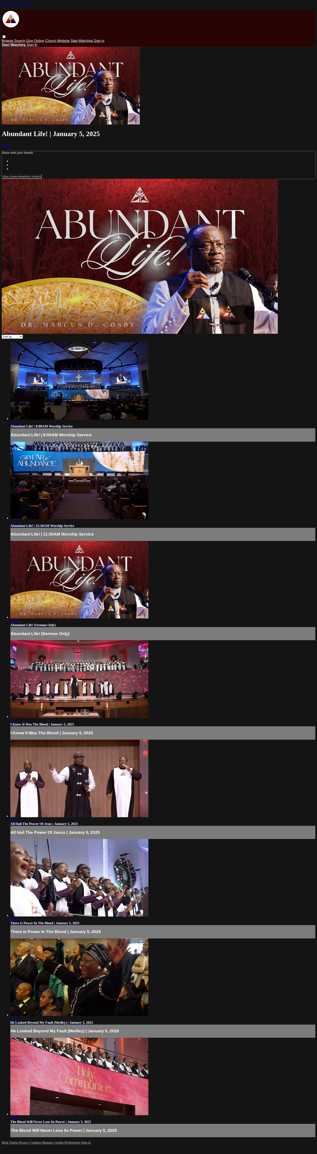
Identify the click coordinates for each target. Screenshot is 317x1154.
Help (5, 1142)
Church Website (57, 41)
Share (5, 144)
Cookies (36, 1142)
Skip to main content (16, 3)
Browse (8, 41)
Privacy (24, 1142)
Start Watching (82, 41)
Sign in (99, 41)
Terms (14, 1142)
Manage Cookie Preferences (61, 1142)
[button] (4, 36)
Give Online (35, 41)
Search (20, 41)
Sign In (32, 45)
